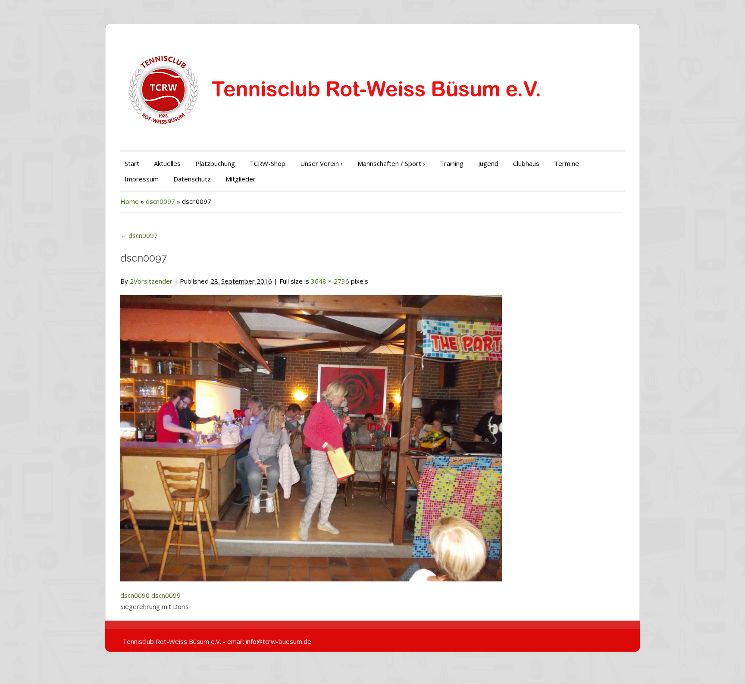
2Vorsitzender (151, 281)
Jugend (488, 163)
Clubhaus (526, 163)
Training (451, 163)
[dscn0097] (311, 433)
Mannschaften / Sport (391, 163)
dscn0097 (160, 201)
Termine (566, 163)
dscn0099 (166, 595)
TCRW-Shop (267, 163)
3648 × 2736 (330, 281)
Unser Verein (321, 163)
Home (129, 201)
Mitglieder (240, 179)
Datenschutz (192, 179)
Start (132, 163)
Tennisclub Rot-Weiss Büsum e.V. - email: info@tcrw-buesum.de (216, 641)
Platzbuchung (215, 163)
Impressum (142, 179)
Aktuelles (167, 163)
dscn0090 (135, 595)
